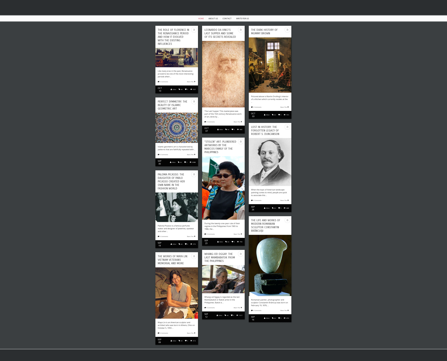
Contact (227, 18)
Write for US (242, 18)
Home (201, 18)
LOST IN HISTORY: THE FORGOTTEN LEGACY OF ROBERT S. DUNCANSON (265, 130)
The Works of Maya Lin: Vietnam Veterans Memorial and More (173, 260)
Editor (174, 89)
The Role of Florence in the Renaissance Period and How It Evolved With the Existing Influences (173, 36)
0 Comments (164, 82)
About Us (213, 18)
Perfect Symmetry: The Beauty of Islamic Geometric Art (172, 105)
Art (182, 89)
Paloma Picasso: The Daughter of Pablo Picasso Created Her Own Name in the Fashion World (171, 181)
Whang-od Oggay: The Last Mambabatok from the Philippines (219, 257)
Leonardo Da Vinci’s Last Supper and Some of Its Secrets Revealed (220, 33)
